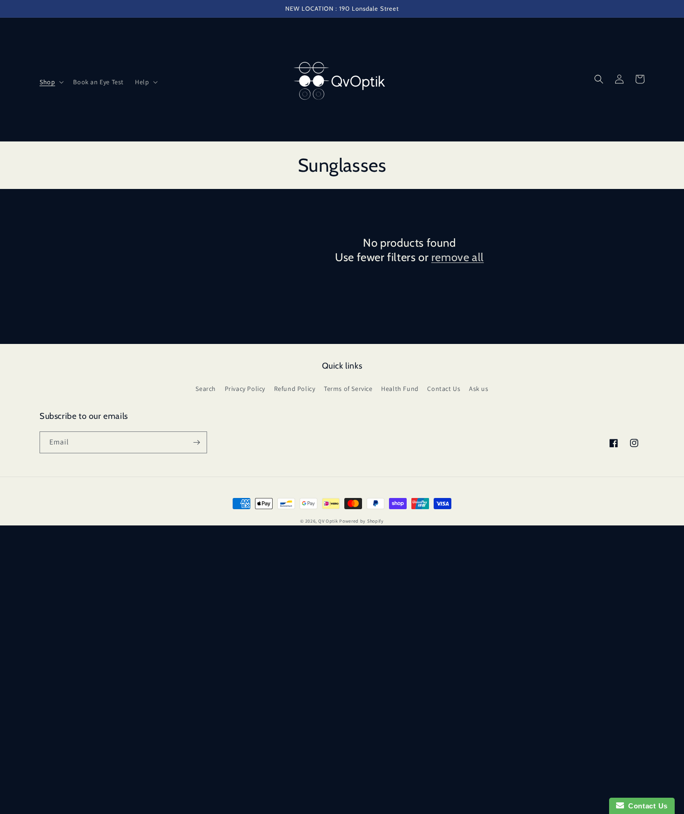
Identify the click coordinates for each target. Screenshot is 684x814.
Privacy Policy (245, 388)
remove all (457, 257)
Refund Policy (294, 388)
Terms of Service (348, 388)
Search (205, 388)
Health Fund (400, 388)
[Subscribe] (196, 442)
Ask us (479, 388)
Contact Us (443, 388)
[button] (50, 82)
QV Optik (328, 521)
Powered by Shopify (361, 521)
